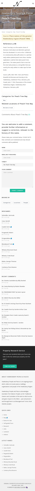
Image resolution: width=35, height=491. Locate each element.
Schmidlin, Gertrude (8, 215)
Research (6, 426)
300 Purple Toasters (20, 487)
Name (3, 147)
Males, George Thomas (9, 261)
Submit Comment (17, 190)
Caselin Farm (7, 450)
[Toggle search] (33, 3)
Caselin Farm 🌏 (7, 227)
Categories (9, 32)
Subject (4, 161)
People (26, 202)
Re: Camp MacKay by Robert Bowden (13, 286)
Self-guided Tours (8, 423)
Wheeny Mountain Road (9, 250)
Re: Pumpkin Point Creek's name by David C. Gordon (15, 316)
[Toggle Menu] (2, 3)
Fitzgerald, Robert (7, 232)
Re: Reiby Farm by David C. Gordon (12, 323)
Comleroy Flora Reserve (9, 267)
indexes (6, 434)
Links (5, 429)
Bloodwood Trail (8, 459)
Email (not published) (9, 154)
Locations (17, 202)
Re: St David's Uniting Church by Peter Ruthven (16, 303)
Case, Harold (6, 221)
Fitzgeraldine (7, 456)
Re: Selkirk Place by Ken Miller (11, 298)
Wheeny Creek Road (8, 256)
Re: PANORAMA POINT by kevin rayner (13, 292)
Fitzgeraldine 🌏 (7, 238)
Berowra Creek (8, 107)
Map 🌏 (6, 417)
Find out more (10, 366)
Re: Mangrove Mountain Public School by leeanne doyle (17, 337)
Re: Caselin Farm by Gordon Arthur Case (14, 309)
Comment (6, 432)
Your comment (7, 169)
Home (3, 32)
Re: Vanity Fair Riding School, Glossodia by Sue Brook (16, 329)
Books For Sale (8, 420)
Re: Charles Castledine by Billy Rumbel (14, 280)
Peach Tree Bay (20, 32)
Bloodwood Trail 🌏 (8, 244)
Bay (14, 32)
